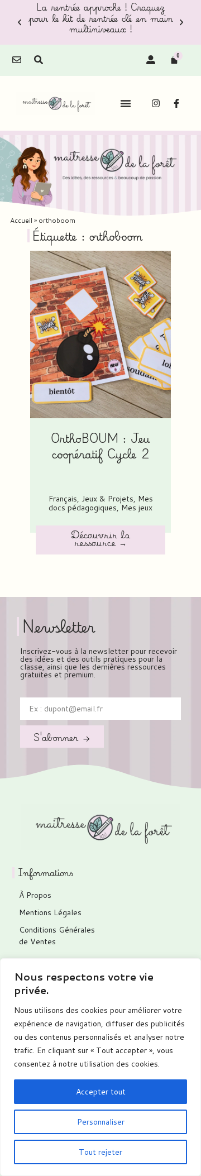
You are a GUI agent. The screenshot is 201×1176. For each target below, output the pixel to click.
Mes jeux (136, 507)
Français (63, 498)
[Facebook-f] (176, 103)
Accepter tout (101, 1091)
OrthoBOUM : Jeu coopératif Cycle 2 (100, 445)
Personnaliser (101, 1121)
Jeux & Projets (107, 498)
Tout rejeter (100, 1152)
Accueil (21, 220)
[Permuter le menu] (125, 103)
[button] (19, 22)
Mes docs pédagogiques (101, 503)
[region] (100, 1067)
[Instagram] (156, 103)
